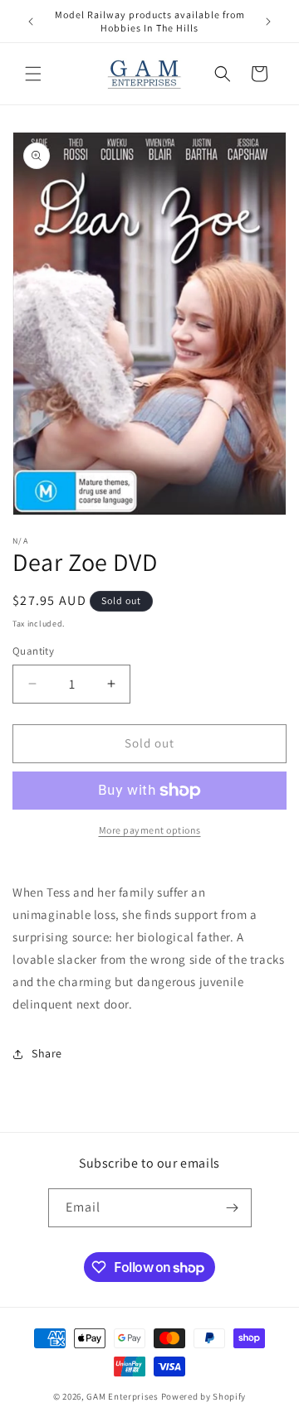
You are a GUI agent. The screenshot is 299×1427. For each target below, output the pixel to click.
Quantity (33, 651)
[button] (33, 74)
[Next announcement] (268, 21)
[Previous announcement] (30, 21)
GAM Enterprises (122, 1396)
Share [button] (47, 1053)
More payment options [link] (150, 830)
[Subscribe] (232, 1207)
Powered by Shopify (204, 1396)
